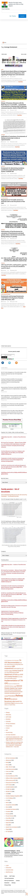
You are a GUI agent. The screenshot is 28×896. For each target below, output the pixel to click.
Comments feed (9, 869)
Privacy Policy (9, 725)
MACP (7, 802)
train (8, 704)
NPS (7, 730)
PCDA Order (7, 690)
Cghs (7, 773)
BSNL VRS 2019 (9, 767)
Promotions (11, 696)
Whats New (8, 714)
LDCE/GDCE (6, 686)
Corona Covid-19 (17, 670)
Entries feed (8, 867)
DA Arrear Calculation (10, 734)
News (7, 807)
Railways (3, 101)
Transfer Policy (12, 704)
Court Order (6, 672)
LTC (7, 800)
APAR (21, 662)
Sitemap (8, 712)
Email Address (5, 9)
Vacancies (8, 721)
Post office (8, 818)
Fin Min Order (9, 789)
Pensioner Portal (18, 691)
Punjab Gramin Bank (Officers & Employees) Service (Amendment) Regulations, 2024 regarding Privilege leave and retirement (13, 73)
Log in (7, 865)
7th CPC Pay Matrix (15, 660)
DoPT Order (8, 716)
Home (5, 876)
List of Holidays (9, 798)
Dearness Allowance (10, 775)
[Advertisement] (14, 26)
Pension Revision (9, 816)
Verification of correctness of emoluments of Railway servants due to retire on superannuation (14, 138)
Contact (7, 728)
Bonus (7, 764)
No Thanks (13, 16)
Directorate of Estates (11, 782)
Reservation (8, 822)
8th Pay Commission (10, 758)
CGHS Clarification (8, 666)
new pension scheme (5, 294)
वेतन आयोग (8, 831)
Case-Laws (8, 771)
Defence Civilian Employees (12, 778)
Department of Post (10, 674)
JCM (7, 793)
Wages (7, 829)
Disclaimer (8, 719)
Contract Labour (8, 670)
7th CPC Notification (8, 660)
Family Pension (12, 676)
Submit (22, 16)
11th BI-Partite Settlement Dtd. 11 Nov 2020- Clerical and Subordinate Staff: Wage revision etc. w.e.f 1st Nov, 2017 (14, 738)
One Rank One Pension (11, 809)
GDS (21, 676)
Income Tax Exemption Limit (13, 683)
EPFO (5, 676)
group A (14, 678)
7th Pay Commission (10, 723)
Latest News (4, 367)
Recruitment (13, 699)
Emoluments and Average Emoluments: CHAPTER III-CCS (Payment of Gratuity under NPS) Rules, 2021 (12, 297)
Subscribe (4, 357)
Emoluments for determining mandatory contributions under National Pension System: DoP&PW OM (12, 169)
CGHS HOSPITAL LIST (18, 668)
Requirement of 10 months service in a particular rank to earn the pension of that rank (13, 201)
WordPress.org (9, 872)
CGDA (22, 664)
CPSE (10, 672)
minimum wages (13, 686)
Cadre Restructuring (10, 769)
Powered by (4, 359)
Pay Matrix (8, 811)
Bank (2, 69)
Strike (5, 704)
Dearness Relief (15, 672)
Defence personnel (10, 780)
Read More (20, 81)
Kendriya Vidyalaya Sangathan (13, 795)
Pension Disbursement (15, 690)
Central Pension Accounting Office (14, 664)
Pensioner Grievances (9, 691)
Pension (3, 134)
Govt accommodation (8, 678)
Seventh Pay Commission (11, 827)
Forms (19, 676)
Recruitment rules (9, 701)
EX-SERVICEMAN (10, 787)
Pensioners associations (9, 693)
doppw (18, 674)
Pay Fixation (18, 688)
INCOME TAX (9, 791)
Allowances (8, 760)
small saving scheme (19, 703)
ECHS (21, 674)
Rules (7, 824)
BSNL (5, 664)
